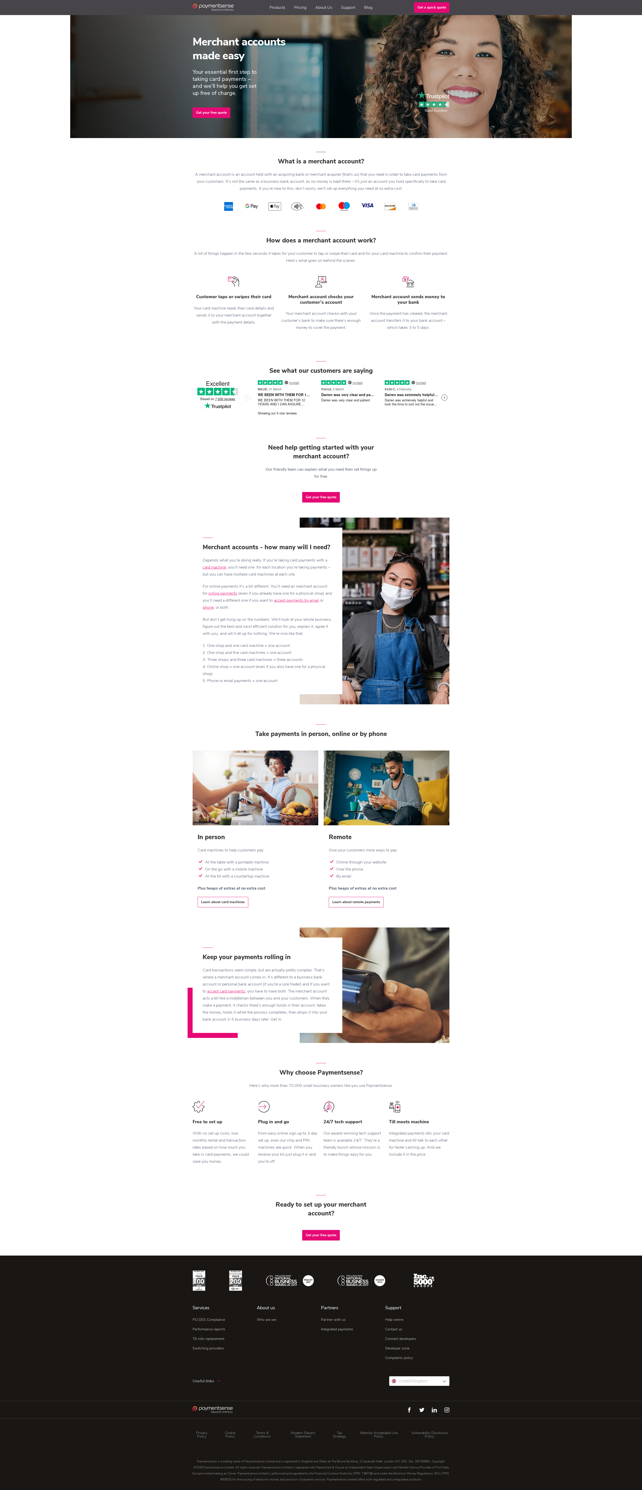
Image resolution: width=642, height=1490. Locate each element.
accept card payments (226, 991)
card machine (214, 567)
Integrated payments (337, 1329)
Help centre (394, 1319)
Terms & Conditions (262, 1434)
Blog (368, 7)
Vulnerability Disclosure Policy (429, 1434)
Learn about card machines (223, 902)
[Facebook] (409, 1409)
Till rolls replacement (208, 1338)
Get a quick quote (432, 7)
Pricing (300, 7)
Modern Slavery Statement (303, 1434)
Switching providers (208, 1348)
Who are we (266, 1319)
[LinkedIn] (434, 1409)
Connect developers (400, 1338)
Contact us (393, 1329)
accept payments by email (296, 600)
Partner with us (333, 1319)
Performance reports (209, 1329)
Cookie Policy (230, 1434)
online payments (222, 593)
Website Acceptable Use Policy (379, 1434)
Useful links (204, 1381)
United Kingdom (413, 1381)
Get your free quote (211, 112)
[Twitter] (421, 1409)
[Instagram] (446, 1409)
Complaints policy (399, 1357)
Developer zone (397, 1348)
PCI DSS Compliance (209, 1319)
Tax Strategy (339, 1434)
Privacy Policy (201, 1434)
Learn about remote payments (356, 902)
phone (208, 607)
